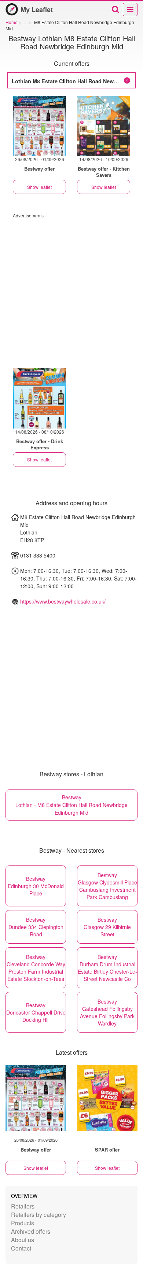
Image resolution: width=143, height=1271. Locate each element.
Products (22, 1223)
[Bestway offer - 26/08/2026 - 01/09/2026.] (39, 126)
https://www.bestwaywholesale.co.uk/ (63, 601)
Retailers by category (38, 1214)
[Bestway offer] (36, 1098)
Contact (21, 1248)
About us (22, 1240)
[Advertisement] (71, 289)
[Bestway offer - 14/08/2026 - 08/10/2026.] (39, 398)
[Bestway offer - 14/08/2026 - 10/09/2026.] (103, 126)
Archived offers (30, 1231)
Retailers (22, 1206)
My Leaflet (37, 9)
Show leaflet (39, 187)
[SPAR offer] (107, 1098)
